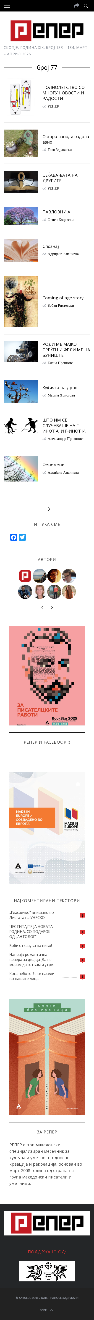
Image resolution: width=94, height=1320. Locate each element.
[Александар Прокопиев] (25, 592)
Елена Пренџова (60, 362)
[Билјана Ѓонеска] (69, 592)
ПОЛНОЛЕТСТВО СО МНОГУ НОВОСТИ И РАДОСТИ (63, 92)
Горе (43, 1310)
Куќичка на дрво (59, 387)
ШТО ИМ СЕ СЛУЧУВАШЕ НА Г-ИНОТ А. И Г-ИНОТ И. (64, 425)
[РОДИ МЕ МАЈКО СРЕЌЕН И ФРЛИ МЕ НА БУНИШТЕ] (21, 351)
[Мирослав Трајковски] (54, 592)
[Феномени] (21, 469)
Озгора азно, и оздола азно (65, 139)
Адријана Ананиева (63, 253)
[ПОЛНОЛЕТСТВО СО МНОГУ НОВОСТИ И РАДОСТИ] (21, 97)
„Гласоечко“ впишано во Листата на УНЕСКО (31, 915)
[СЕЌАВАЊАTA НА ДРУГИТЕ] (21, 182)
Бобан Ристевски (61, 305)
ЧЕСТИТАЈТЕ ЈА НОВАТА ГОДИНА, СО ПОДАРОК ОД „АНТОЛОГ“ (31, 931)
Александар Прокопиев (66, 438)
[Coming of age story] (21, 301)
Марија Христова (61, 395)
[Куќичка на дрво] (21, 391)
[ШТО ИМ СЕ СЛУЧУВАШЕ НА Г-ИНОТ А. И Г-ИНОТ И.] (21, 425)
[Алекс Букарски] (69, 576)
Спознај (50, 246)
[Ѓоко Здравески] (54, 576)
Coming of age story (63, 297)
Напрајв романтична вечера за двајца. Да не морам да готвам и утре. (31, 959)
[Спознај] (21, 250)
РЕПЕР (53, 106)
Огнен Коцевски (61, 219)
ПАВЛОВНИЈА (56, 212)
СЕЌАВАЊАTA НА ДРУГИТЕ (60, 177)
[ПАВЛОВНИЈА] (21, 216)
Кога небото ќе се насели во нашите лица (31, 976)
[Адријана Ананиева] (40, 592)
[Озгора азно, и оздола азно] (21, 143)
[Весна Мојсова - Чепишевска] (40, 576)
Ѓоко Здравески (60, 149)
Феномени (53, 464)
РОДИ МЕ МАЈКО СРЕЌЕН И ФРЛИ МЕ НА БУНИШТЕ (66, 349)
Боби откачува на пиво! (30, 945)
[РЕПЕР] (25, 576)
